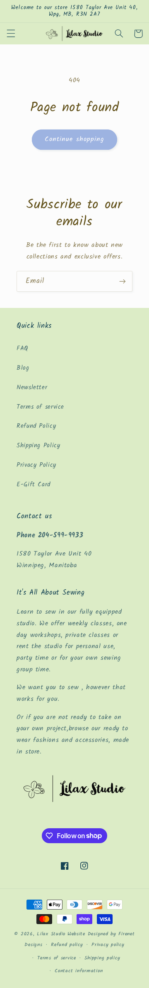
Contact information (79, 971)
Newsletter (32, 388)
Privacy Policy (36, 465)
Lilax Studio (51, 934)
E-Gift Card (33, 485)
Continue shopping (74, 139)
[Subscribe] (122, 281)
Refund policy (67, 945)
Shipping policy (102, 958)
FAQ (23, 349)
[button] (10, 33)
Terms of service (40, 407)
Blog (23, 368)
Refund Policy (36, 426)
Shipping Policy (38, 446)
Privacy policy (107, 945)
